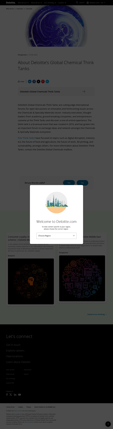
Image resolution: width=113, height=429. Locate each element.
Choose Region (44, 235)
